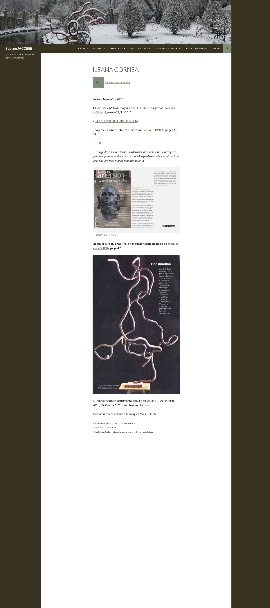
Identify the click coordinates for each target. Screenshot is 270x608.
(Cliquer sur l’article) (105, 234)
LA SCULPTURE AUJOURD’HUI (116, 121)
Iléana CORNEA (153, 130)
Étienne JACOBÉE (19, 48)
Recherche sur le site (117, 82)
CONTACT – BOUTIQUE (196, 48)
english (216, 48)
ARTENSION (141, 108)
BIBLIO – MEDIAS (139, 48)
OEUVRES (97, 48)
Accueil (82, 48)
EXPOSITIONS (116, 48)
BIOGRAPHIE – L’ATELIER (166, 48)
